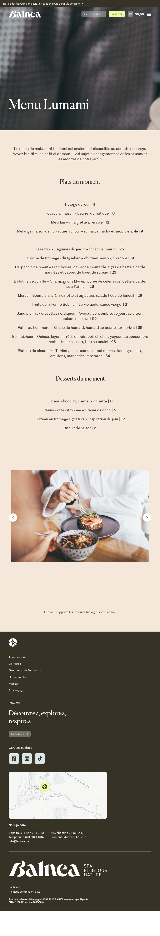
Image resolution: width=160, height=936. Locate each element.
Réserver (116, 14)
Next (147, 517)
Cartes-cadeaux (94, 14)
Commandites (18, 677)
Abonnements (18, 657)
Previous (13, 517)
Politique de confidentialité (24, 891)
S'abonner (17, 734)
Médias (13, 684)
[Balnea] (58, 868)
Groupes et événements (25, 670)
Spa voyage (16, 690)
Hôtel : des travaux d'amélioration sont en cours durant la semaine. (41, 3)
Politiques (14, 887)
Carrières (15, 664)
